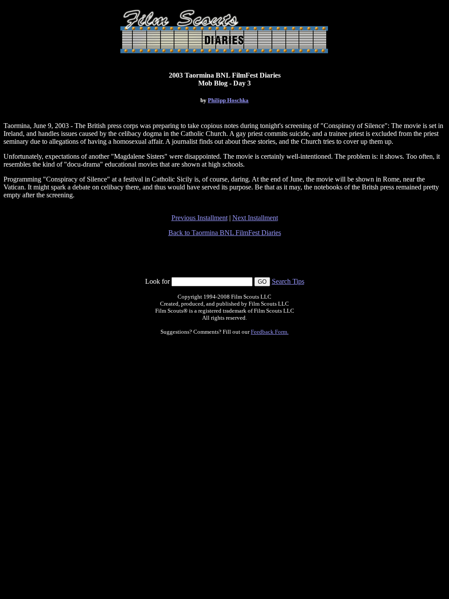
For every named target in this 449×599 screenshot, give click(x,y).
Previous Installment (199, 217)
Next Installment (255, 217)
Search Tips (288, 281)
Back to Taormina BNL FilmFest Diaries (224, 232)
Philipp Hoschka (228, 100)
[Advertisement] (224, 257)
